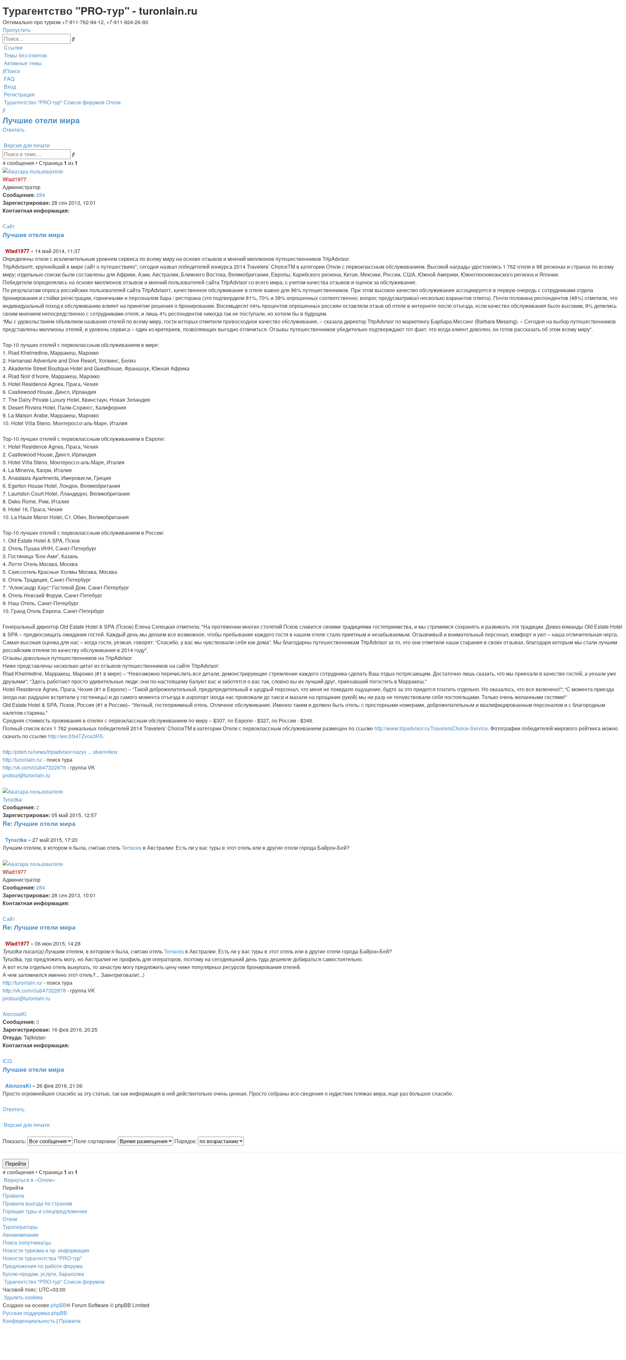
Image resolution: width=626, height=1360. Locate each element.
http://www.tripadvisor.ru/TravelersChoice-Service (431, 728)
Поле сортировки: (96, 1141)
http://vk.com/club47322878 (34, 767)
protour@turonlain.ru (26, 775)
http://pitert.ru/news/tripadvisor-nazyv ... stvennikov (60, 751)
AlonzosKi (14, 1014)
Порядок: (186, 1141)
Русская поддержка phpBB (35, 1313)
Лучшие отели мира (41, 120)
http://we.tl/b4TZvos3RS (75, 736)
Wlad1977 (14, 179)
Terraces (132, 847)
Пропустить (17, 30)
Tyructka (12, 799)
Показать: (15, 1141)
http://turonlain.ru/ (22, 759)
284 (40, 195)
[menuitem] (25, 55)
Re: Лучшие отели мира (39, 823)
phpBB (59, 1305)
